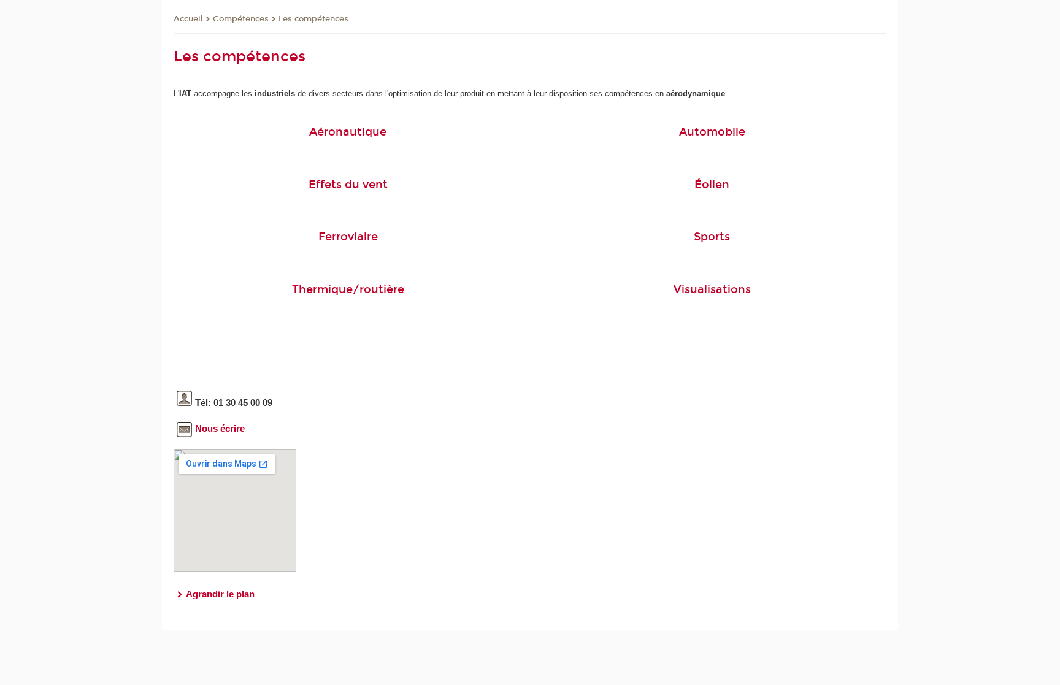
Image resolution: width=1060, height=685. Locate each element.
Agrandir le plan (220, 594)
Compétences (241, 19)
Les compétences (313, 19)
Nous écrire (220, 428)
